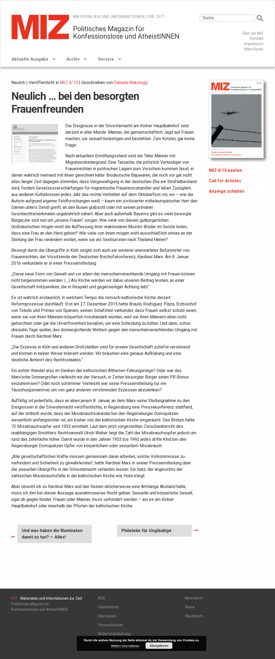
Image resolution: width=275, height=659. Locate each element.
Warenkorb (194, 616)
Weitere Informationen (125, 645)
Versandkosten (110, 625)
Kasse (190, 607)
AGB (101, 598)
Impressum (253, 44)
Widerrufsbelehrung (114, 634)
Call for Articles (225, 180)
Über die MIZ (252, 33)
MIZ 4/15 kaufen (225, 170)
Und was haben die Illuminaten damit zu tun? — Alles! (51, 534)
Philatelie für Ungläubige (146, 532)
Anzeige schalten (226, 191)
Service (106, 59)
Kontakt (256, 38)
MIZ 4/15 (69, 82)
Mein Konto (253, 49)
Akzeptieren (159, 645)
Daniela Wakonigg (130, 82)
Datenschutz (108, 607)
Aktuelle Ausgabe (30, 59)
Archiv (73, 59)
